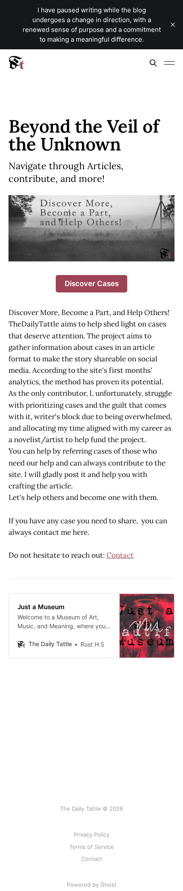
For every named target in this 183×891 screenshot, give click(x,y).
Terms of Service (91, 846)
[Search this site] (153, 63)
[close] (173, 24)
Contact (120, 555)
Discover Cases (92, 283)
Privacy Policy (91, 834)
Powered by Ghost (92, 884)
